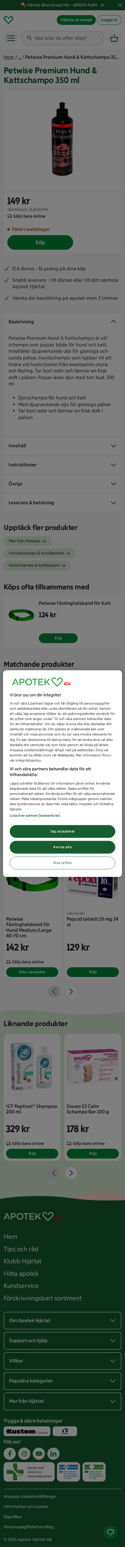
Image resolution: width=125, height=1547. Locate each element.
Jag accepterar (62, 831)
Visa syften (62, 863)
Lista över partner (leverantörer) (35, 815)
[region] (62, 773)
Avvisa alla (62, 847)
